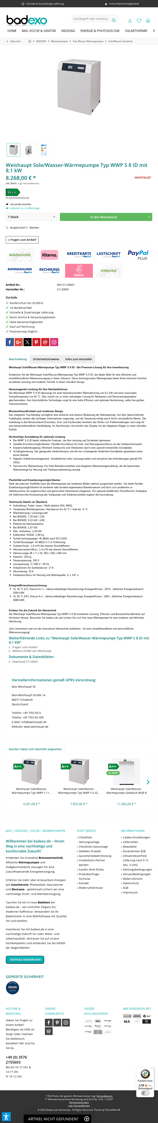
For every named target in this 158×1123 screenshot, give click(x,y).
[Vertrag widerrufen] (36, 960)
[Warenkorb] (148, 20)
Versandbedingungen (137, 874)
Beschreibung (18, 359)
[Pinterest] (36, 342)
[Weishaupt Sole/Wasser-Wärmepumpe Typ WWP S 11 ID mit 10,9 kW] (31, 771)
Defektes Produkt (90, 851)
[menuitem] (148, 20)
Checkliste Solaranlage (93, 846)
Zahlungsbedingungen (137, 869)
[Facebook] (10, 342)
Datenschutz (131, 883)
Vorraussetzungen (79, 1102)
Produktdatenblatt (17, 198)
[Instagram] (54, 342)
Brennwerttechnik (51, 858)
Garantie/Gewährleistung (95, 856)
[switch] (145, 1093)
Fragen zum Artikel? (23, 240)
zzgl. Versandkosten (28, 183)
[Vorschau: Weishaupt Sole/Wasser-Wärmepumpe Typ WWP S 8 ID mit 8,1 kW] (13, 150)
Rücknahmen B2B (134, 851)
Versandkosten (105, 1096)
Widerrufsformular (91, 888)
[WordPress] (49, 1031)
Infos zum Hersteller (78, 359)
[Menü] (152, 1069)
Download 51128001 (25, 661)
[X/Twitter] (28, 342)
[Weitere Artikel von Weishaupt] (142, 177)
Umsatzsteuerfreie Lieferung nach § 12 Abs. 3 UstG (135, 860)
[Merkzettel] (139, 20)
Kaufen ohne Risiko (91, 869)
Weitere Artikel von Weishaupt (31, 651)
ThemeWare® (112, 1109)
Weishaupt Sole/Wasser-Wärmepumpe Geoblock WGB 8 (126, 791)
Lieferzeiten (130, 842)
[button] (6, 1116)
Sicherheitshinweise (46, 359)
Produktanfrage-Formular (89, 876)
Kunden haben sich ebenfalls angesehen (35, 749)
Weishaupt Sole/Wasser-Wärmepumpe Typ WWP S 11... (31, 791)
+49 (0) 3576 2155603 (16, 1060)
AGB (125, 888)
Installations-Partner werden (92, 862)
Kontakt (84, 883)
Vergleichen (17, 227)
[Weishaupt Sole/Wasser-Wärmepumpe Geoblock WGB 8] (126, 771)
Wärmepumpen (28, 862)
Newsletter (130, 846)
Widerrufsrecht (133, 879)
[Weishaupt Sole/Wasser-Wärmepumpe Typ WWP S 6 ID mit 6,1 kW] (79, 771)
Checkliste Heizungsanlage (89, 840)
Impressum (130, 892)
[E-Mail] (45, 342)
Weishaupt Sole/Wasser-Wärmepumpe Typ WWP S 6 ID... (79, 791)
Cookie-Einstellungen (136, 837)
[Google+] (19, 342)
